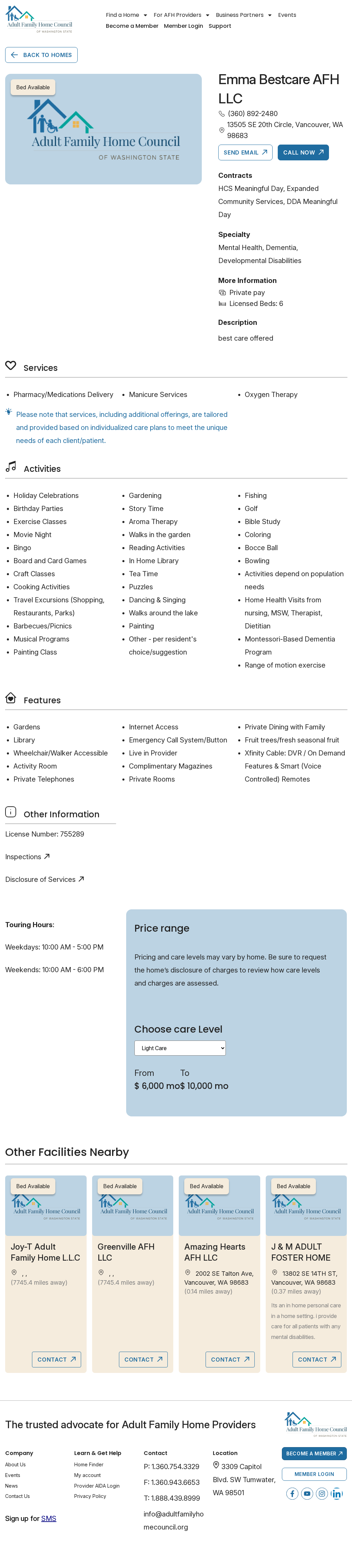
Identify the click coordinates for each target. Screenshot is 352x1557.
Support (220, 26)
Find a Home (122, 15)
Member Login (183, 26)
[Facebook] (292, 1494)
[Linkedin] (337, 1494)
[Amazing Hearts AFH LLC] (219, 1205)
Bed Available (33, 1186)
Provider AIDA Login (97, 1486)
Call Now (300, 152)
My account (87, 1475)
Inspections (23, 857)
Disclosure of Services (40, 879)
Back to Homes (47, 55)
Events (287, 15)
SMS (48, 1518)
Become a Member (132, 26)
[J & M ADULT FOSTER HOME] (306, 1205)
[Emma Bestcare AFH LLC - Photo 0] (103, 129)
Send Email (242, 152)
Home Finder (88, 1464)
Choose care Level (178, 1029)
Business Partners (240, 15)
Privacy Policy (90, 1496)
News (11, 1486)
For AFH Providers (177, 15)
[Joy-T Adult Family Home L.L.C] (46, 1205)
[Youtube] (307, 1494)
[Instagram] (322, 1494)
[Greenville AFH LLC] (133, 1205)
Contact (52, 1359)
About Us (15, 1464)
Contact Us (17, 1496)
